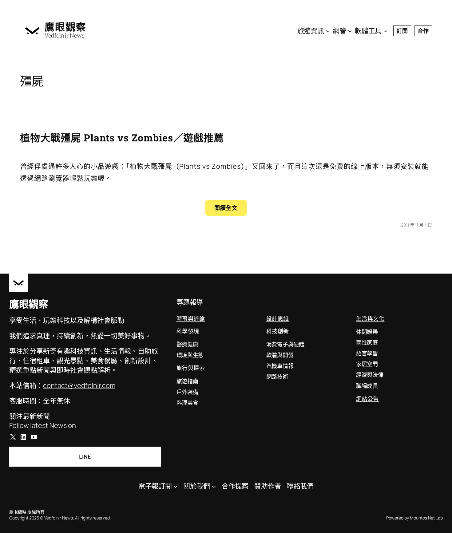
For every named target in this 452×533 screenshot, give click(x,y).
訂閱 (402, 30)
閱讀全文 (230, 210)
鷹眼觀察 (65, 27)
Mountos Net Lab (426, 518)
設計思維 (277, 318)
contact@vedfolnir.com (79, 385)
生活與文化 (370, 318)
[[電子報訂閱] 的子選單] (175, 486)
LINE (85, 456)
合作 (423, 30)
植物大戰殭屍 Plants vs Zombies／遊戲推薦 (122, 137)
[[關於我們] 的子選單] (214, 486)
